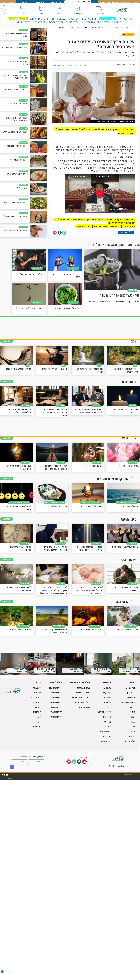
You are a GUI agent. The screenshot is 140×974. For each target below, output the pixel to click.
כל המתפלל (107, 707)
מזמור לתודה (49, 18)
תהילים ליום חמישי (23, 22)
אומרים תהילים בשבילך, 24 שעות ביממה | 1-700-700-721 (119, 2)
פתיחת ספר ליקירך (124, 18)
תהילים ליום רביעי (40, 22)
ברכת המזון (37, 707)
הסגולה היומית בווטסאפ (82, 702)
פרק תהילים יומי (129, 226)
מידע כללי (107, 682)
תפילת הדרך (131, 692)
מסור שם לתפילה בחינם (18, 18)
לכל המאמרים (6, 341)
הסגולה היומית (115, 226)
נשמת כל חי (61, 18)
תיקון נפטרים (107, 716)
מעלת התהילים (130, 741)
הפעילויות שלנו (56, 2)
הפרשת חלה (37, 726)
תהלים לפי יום (56, 682)
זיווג (39, 721)
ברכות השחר (37, 712)
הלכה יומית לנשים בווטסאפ (81, 697)
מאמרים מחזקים (106, 741)
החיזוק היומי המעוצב (83, 226)
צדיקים (133, 731)
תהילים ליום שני (72, 22)
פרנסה (39, 716)
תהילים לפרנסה (103, 22)
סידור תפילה (107, 726)
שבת (133, 726)
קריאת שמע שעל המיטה (127, 702)
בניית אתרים (10, 778)
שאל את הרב (73, 18)
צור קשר (24, 2)
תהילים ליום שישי (56, 716)
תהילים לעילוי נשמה (89, 18)
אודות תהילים (40, 2)
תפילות (132, 682)
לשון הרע (132, 736)
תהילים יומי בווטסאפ (83, 687)
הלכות (133, 721)
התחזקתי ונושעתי (105, 731)
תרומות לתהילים (8, 2)
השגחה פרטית (106, 736)
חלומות (132, 716)
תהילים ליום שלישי (56, 22)
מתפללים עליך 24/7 (104, 712)
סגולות (132, 712)
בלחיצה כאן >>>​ (126, 133)
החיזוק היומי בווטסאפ (83, 692)
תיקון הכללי (107, 721)
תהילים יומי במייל (84, 707)
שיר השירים (107, 697)
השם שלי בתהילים (107, 18)
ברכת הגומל (37, 702)
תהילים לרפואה (118, 22)
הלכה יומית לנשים (126, 232)
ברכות (38, 682)
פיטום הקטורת (36, 18)
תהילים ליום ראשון (88, 22)
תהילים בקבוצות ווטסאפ (80, 682)
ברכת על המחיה (36, 697)
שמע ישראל (131, 697)
